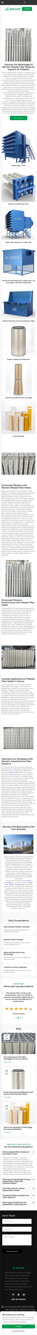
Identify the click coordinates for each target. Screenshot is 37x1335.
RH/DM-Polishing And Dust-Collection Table (18, 321)
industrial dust (14, 772)
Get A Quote (18, 118)
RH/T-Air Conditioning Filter (18, 204)
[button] (14, 1017)
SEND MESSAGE (12, 1251)
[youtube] (18, 1294)
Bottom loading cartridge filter (18, 359)
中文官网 (27, 9)
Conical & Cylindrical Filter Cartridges (18, 398)
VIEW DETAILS (18, 147)
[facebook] (13, 1294)
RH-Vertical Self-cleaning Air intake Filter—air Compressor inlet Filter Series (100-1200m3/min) (18, 282)
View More (7, 1062)
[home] (13, 9)
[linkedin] (23, 1294)
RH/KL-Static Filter (18, 165)
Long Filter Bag (18, 436)
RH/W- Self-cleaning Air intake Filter (18, 242)
